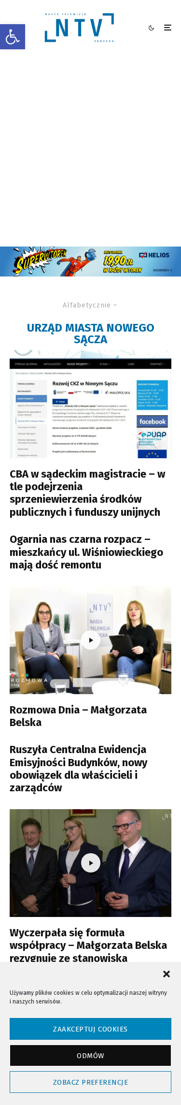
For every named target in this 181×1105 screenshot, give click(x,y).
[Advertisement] (90, 151)
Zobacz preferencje (90, 1082)
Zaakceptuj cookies (90, 1029)
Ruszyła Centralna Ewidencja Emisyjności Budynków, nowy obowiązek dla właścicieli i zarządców (78, 768)
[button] (12, 36)
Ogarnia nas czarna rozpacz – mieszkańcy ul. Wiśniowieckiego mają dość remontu (86, 552)
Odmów (90, 1055)
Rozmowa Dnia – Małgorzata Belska (78, 716)
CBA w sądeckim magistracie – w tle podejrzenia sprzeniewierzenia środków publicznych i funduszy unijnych (87, 493)
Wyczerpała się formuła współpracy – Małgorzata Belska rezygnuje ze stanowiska (88, 946)
